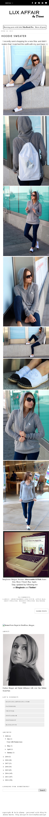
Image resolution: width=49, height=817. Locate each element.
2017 (7, 763)
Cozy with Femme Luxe (14, 742)
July (8, 739)
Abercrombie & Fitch (33, 579)
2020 (7, 736)
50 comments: (24, 597)
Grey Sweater (11, 601)
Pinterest (11, 720)
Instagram (11, 715)
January (10, 752)
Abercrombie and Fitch (22, 599)
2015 (7, 770)
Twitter (32, 587)
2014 (7, 773)
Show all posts (40, 27)
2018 (7, 760)
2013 (7, 777)
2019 (7, 756)
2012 (7, 780)
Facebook (11, 706)
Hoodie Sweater (13, 36)
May (8, 746)
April (9, 749)
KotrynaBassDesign (37, 814)
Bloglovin (20, 587)
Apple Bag (41, 599)
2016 (7, 766)
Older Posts (41, 611)
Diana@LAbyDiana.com (18, 702)
